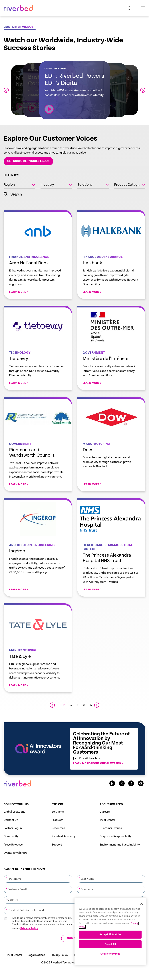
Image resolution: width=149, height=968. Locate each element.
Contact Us (11, 820)
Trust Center (107, 820)
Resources (58, 828)
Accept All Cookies (110, 934)
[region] (110, 931)
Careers (105, 812)
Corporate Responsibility (116, 836)
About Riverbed (111, 804)
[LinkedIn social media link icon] (112, 783)
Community (11, 836)
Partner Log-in (13, 828)
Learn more (38, 254)
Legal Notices (36, 955)
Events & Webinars (15, 853)
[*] (38, 874)
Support (57, 844)
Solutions (58, 812)
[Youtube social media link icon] (141, 783)
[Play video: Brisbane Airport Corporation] (32, 108)
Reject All (110, 944)
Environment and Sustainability (120, 844)
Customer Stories (111, 828)
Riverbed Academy (63, 836)
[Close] (142, 904)
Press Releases (13, 844)
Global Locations (14, 812)
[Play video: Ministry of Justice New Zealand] (20, 106)
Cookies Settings (110, 954)
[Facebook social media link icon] (131, 783)
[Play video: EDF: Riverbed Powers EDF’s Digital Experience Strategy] (49, 109)
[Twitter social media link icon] (122, 783)
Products (57, 820)
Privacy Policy (29, 928)
